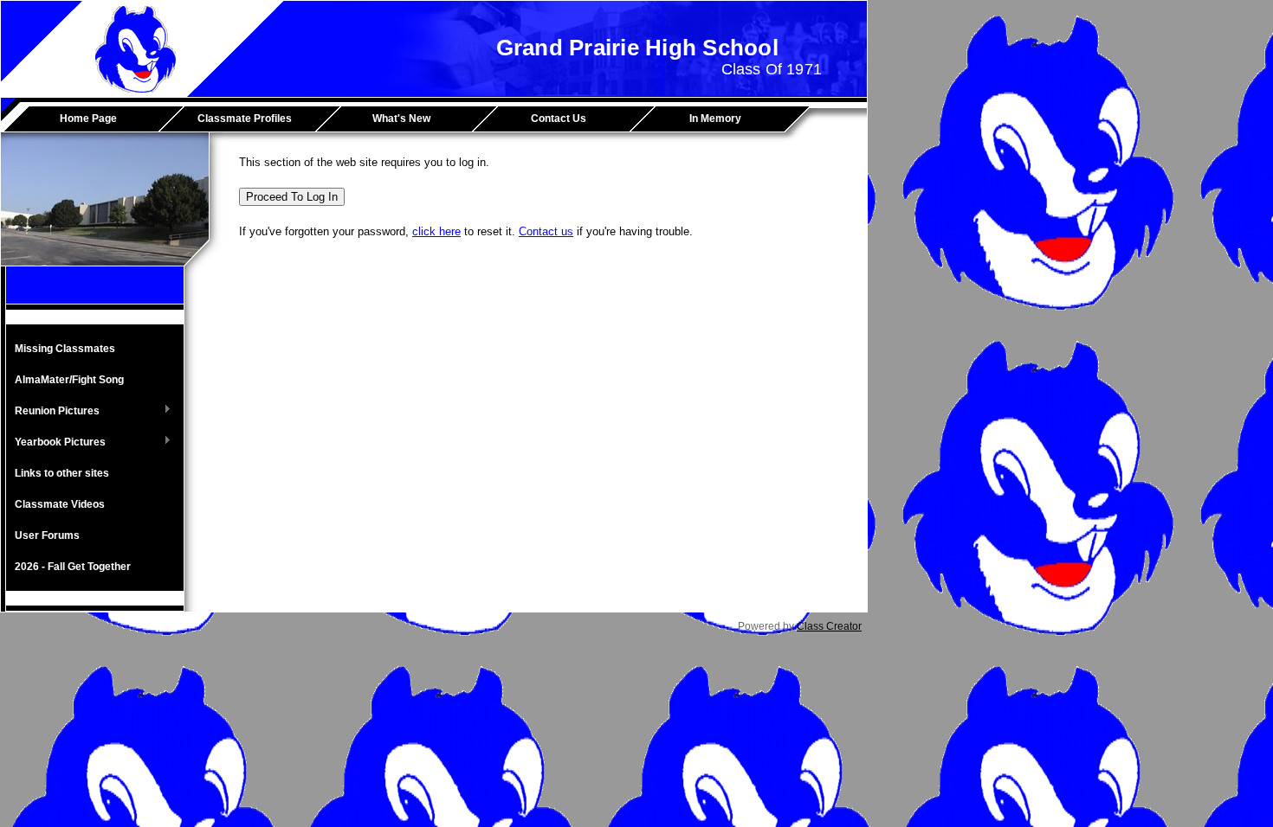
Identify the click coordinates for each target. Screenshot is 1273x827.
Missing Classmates (65, 349)
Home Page (88, 118)
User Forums (47, 535)
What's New (401, 118)
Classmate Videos (60, 504)
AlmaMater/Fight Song (69, 380)
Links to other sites (62, 473)
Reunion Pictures (53, 412)
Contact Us (558, 118)
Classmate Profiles (244, 118)
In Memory (715, 118)
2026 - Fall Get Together (73, 567)
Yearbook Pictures (56, 443)
